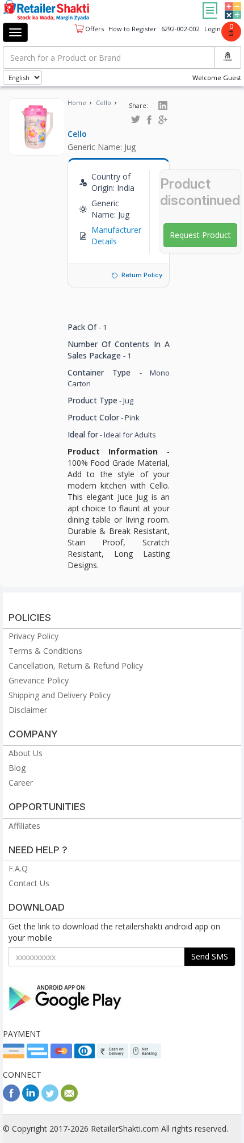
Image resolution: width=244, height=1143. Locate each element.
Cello (103, 102)
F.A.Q (18, 868)
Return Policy (141, 275)
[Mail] (69, 1098)
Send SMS (209, 956)
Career (21, 782)
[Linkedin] (30, 1098)
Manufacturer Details (116, 235)
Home (77, 102)
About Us (26, 753)
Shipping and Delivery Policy (60, 695)
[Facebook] (11, 1098)
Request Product (200, 235)
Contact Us (29, 883)
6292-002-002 (180, 28)
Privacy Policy (33, 636)
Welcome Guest (216, 77)
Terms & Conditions (45, 650)
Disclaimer (28, 709)
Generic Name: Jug (102, 146)
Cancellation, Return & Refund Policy (76, 665)
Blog (17, 767)
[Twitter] (49, 1098)
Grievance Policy (39, 680)
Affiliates (24, 825)
